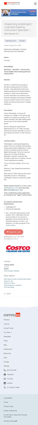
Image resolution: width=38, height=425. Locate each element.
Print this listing (9, 287)
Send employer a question (13, 285)
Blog (5, 345)
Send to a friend (9, 283)
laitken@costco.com (11, 188)
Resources (7, 353)
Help (5, 357)
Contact (6, 362)
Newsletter (7, 336)
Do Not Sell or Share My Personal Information (15, 416)
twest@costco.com (15, 190)
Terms (6, 402)
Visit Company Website (11, 271)
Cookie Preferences (10, 411)
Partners (7, 320)
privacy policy (10, 225)
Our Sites (7, 332)
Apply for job (8, 281)
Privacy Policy (8, 406)
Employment (8, 349)
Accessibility (8, 398)
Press (6, 341)
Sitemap (6, 366)
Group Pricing (8, 328)
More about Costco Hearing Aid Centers (17, 279)
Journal (6, 324)
